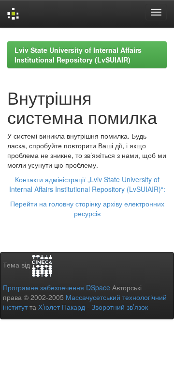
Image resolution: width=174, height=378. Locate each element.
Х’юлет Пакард (61, 307)
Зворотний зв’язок (119, 307)
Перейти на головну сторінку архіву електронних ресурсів (87, 208)
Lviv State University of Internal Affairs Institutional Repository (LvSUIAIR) (78, 54)
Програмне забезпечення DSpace (56, 287)
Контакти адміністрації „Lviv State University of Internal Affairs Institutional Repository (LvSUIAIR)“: (87, 184)
